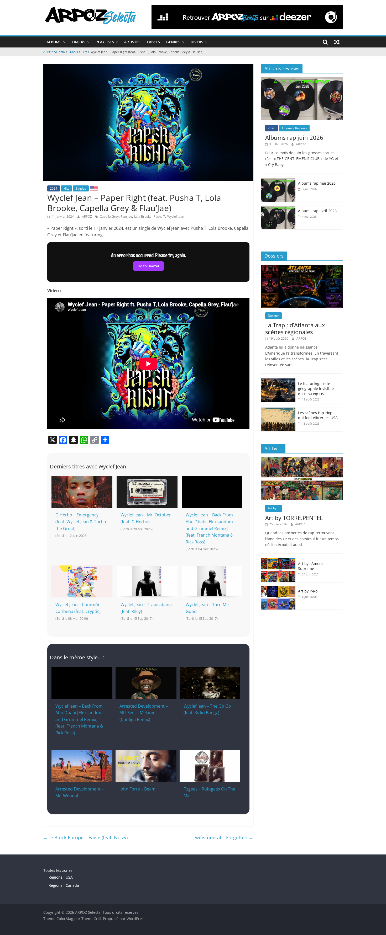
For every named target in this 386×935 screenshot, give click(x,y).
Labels (153, 41)
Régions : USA (61, 877)
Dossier (273, 315)
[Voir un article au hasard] (337, 41)
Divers (197, 41)
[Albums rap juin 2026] (302, 80)
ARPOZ (87, 216)
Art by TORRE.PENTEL (294, 518)
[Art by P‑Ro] (278, 588)
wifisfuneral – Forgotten (224, 837)
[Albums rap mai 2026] (278, 180)
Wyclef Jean (175, 216)
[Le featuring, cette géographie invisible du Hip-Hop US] (278, 381)
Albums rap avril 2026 (317, 210)
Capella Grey (109, 216)
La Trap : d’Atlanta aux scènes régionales (295, 328)
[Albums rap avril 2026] (278, 208)
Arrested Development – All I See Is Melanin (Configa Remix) (143, 712)
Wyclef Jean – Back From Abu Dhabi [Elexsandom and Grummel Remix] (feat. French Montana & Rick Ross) (209, 528)
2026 (271, 128)
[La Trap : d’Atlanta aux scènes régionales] (302, 267)
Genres (173, 41)
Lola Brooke (143, 216)
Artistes (132, 41)
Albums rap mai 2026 (317, 183)
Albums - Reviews (294, 128)
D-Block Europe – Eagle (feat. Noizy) (85, 837)
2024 (53, 188)
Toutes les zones (57, 870)
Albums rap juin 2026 (294, 137)
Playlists (105, 41)
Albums (53, 41)
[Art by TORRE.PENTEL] (302, 460)
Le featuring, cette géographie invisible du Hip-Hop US (316, 388)
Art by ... (274, 508)
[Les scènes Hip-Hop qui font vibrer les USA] (278, 410)
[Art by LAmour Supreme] (278, 561)
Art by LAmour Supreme (310, 566)
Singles (81, 188)
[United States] (94, 188)
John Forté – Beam (137, 789)
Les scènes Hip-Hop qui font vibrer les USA (318, 415)
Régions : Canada (64, 885)
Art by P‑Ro (307, 591)
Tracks (78, 41)
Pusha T (159, 216)
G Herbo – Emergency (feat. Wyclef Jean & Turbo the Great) (80, 521)
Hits (66, 188)
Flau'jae (126, 216)
